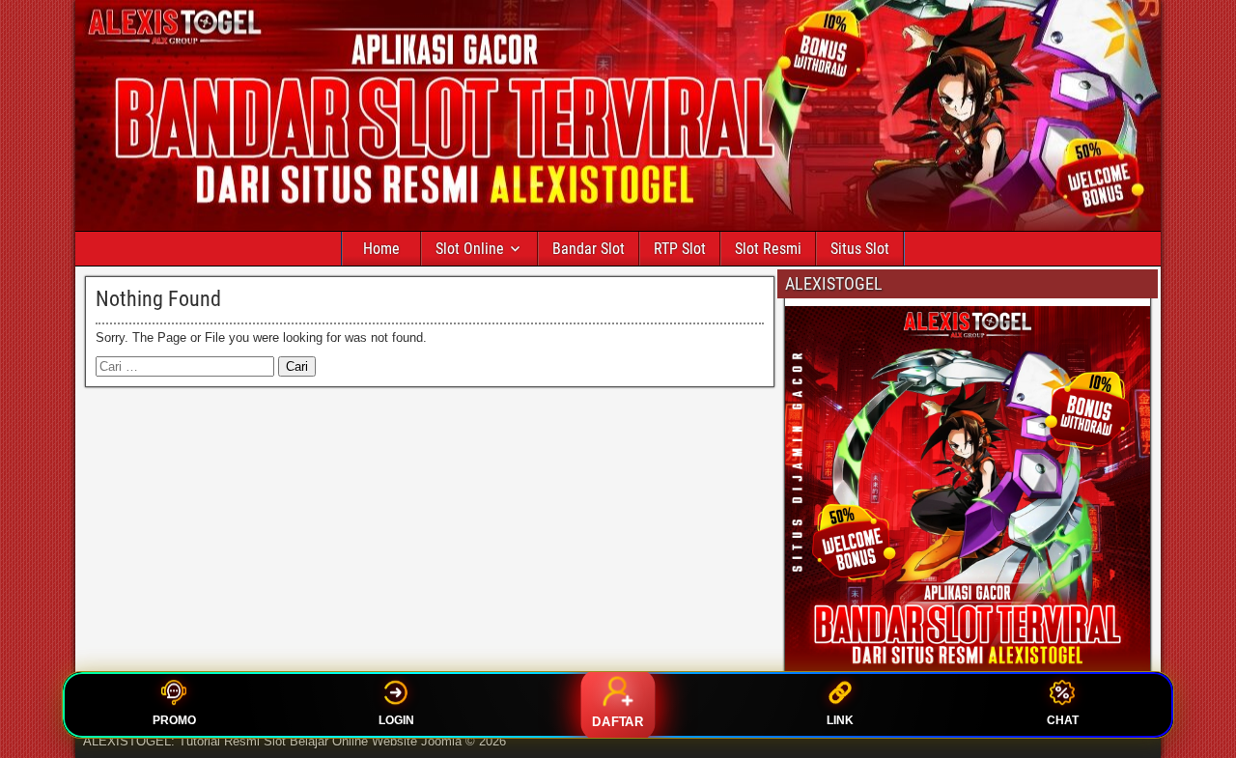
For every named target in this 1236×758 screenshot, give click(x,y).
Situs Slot (859, 248)
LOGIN (396, 720)
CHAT (1063, 720)
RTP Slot (680, 248)
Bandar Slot (588, 248)
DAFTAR (618, 722)
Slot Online (469, 248)
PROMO (174, 720)
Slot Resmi (768, 248)
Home (381, 248)
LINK (840, 720)
